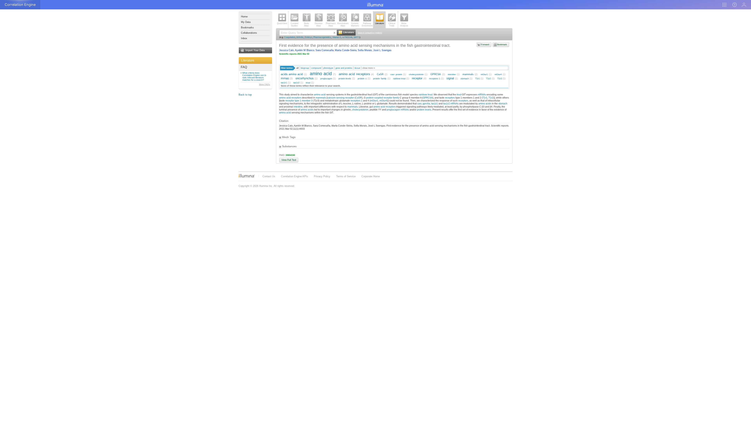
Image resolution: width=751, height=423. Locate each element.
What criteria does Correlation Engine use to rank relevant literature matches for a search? (254, 76)
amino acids (484, 103)
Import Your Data (255, 50)
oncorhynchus (305, 78)
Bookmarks (247, 27)
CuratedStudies (294, 24)
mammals (468, 74)
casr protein (396, 74)
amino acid (321, 73)
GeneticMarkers (355, 24)
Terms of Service (346, 176)
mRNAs (482, 94)
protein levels (345, 78)
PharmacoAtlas (331, 24)
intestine (452, 74)
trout (308, 82)
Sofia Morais (365, 50)
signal (450, 78)
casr (419, 103)
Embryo (308, 37)
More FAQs (264, 84)
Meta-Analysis (404, 24)
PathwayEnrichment (367, 24)
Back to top (245, 94)
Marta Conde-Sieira (346, 50)
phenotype (328, 68)
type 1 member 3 (304, 100)
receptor (417, 78)
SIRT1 (357, 37)
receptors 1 (434, 78)
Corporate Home (370, 176)
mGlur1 (484, 74)
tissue (357, 68)
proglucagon (326, 78)
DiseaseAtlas (318, 24)
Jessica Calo (286, 50)
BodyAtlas (306, 24)
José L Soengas (382, 50)
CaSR (380, 74)
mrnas (285, 78)
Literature (247, 60)
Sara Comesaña (324, 50)
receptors (450, 97)
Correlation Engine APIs (294, 176)
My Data (246, 22)
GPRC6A (435, 74)
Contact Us (268, 176)
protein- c (362, 78)
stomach (465, 78)
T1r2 (488, 78)
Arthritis (300, 37)
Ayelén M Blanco (304, 50)
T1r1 (477, 78)
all (297, 68)
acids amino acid (292, 74)
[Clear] (334, 32)
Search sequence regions (370, 33)
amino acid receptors (354, 74)
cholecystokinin (416, 74)
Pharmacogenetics (322, 37)
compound (316, 68)
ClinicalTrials (391, 24)
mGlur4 (498, 74)
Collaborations (249, 32)
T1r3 (499, 78)
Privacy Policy (322, 176)
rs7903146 (347, 37)
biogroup (305, 68)
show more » (368, 68)
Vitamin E (336, 37)
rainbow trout (399, 78)
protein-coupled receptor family (382, 97)
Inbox (244, 38)
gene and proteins (343, 68)
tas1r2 (296, 82)
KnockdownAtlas (343, 24)
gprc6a (426, 103)
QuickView (282, 23)
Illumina (247, 175)
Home (244, 16)
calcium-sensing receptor (340, 97)
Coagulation (289, 37)
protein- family (379, 78)
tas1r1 (284, 82)
